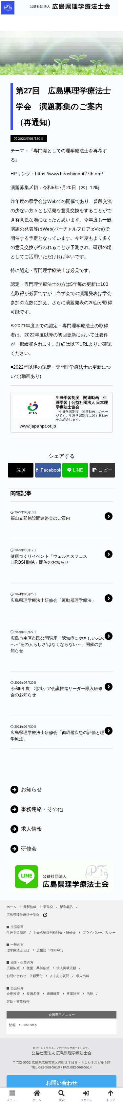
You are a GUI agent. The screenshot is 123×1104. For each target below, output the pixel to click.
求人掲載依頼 (66, 968)
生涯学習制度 (16, 932)
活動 (90, 993)
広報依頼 (13, 968)
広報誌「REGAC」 (50, 950)
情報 (12, 1025)
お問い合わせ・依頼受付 (25, 976)
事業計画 (73, 993)
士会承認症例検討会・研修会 (54, 932)
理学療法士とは (18, 950)
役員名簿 (33, 993)
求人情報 (82, 976)
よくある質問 (59, 976)
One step (30, 1025)
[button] (102, 470)
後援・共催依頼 (38, 968)
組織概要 (53, 993)
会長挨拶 (13, 993)
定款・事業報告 (18, 1001)
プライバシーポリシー (99, 932)
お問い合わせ (61, 1083)
